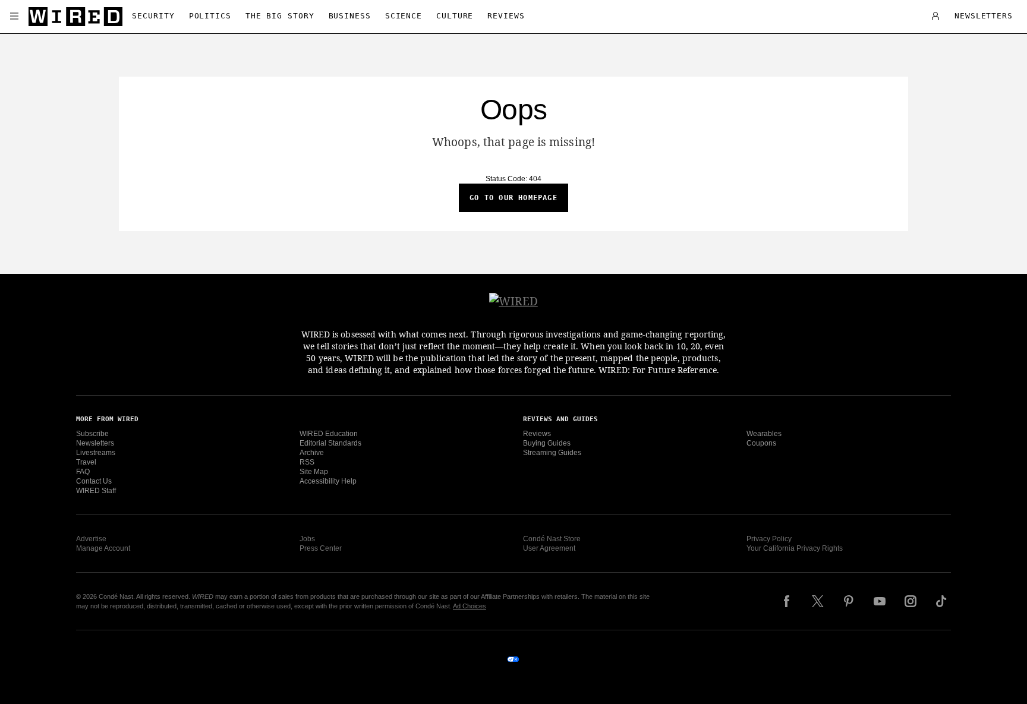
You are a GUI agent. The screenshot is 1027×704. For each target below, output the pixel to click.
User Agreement (549, 548)
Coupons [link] (761, 443)
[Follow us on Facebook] (786, 601)
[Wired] (75, 16)
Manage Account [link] (103, 548)
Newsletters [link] (95, 443)
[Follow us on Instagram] (910, 601)
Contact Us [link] (94, 481)
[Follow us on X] (817, 601)
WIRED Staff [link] (96, 491)
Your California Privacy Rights (794, 548)
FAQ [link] (83, 472)
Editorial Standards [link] (330, 443)
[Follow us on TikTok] (941, 601)
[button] (14, 16)
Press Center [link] (321, 548)
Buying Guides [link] (547, 443)
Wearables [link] (764, 434)
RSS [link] (307, 462)
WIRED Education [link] (329, 434)
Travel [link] (86, 462)
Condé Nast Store (552, 539)
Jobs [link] (307, 539)
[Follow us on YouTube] (879, 601)
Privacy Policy (769, 539)
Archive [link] (312, 453)
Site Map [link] (314, 472)
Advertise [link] (91, 539)
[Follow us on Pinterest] (848, 601)
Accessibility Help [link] (328, 481)
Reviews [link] (537, 434)
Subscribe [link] (92, 434)
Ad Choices (469, 606)
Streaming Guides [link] (552, 453)
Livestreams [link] (95, 453)
